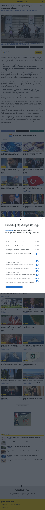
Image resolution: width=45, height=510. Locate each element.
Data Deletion (15, 290)
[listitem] (22, 239)
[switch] (37, 241)
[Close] (43, 219)
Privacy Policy (29, 290)
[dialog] (22, 255)
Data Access (22, 290)
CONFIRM (14, 286)
